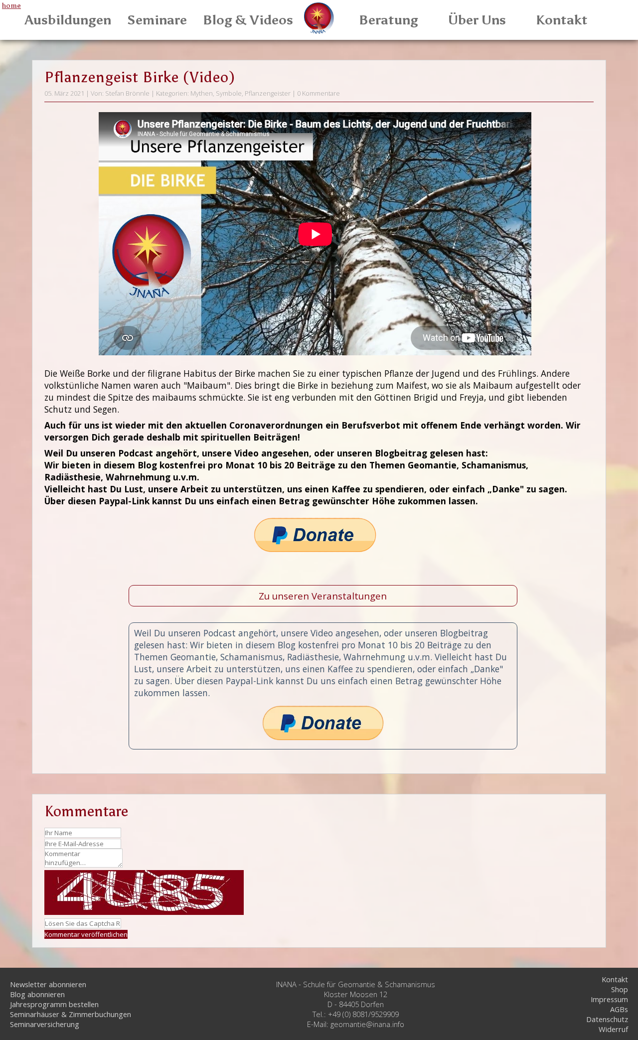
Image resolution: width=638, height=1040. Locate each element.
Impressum (609, 999)
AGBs (619, 1009)
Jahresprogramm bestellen (54, 1004)
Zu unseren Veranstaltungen (323, 596)
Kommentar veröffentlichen (86, 934)
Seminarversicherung (44, 1024)
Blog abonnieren (37, 994)
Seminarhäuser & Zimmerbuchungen (70, 1014)
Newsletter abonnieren (48, 984)
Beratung (388, 20)
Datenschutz (607, 1019)
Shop (619, 989)
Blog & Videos (248, 20)
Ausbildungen (68, 20)
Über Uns (477, 20)
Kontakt (562, 20)
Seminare (157, 20)
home (11, 5)
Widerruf (613, 1029)
